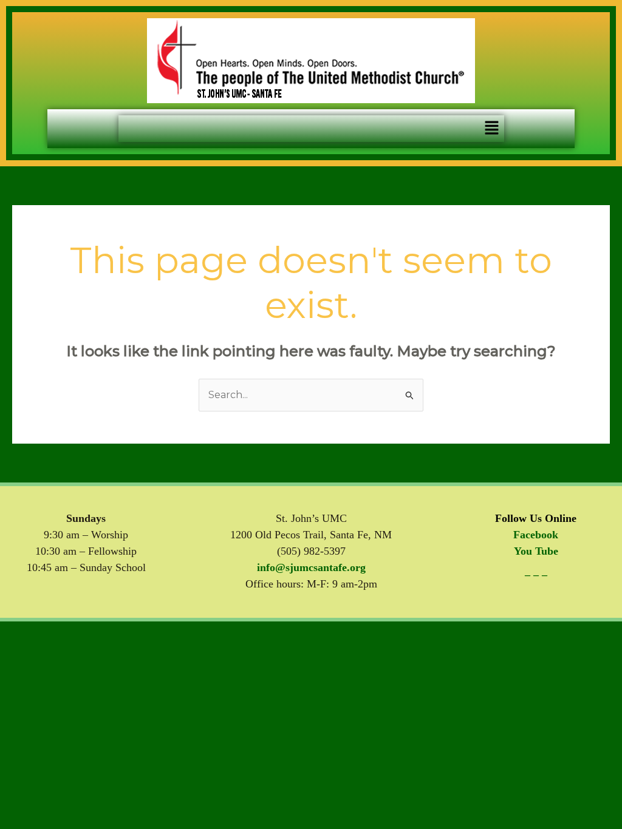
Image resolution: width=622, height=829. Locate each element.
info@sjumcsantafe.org (311, 567)
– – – (536, 575)
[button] (491, 128)
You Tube (536, 551)
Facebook (535, 535)
